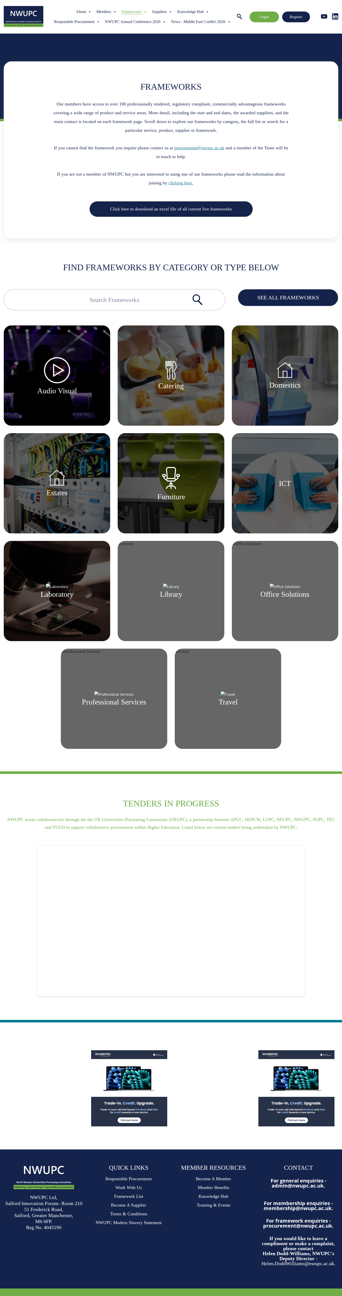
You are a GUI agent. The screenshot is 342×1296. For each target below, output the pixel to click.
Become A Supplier (128, 1205)
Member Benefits (213, 1187)
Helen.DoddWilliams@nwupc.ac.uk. (298, 1263)
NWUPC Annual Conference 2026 (132, 22)
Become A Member (213, 1178)
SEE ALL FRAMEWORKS (288, 297)
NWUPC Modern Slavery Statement (129, 1222)
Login (264, 17)
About (81, 12)
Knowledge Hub (190, 12)
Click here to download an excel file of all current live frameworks (171, 208)
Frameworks (131, 12)
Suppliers (159, 12)
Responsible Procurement (74, 22)
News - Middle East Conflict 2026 (198, 22)
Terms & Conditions (128, 1213)
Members (103, 12)
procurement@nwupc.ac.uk (199, 147)
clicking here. (180, 182)
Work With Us (128, 1187)
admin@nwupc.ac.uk (297, 1185)
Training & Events (213, 1205)
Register (296, 17)
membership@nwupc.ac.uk (297, 1208)
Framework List (128, 1196)
